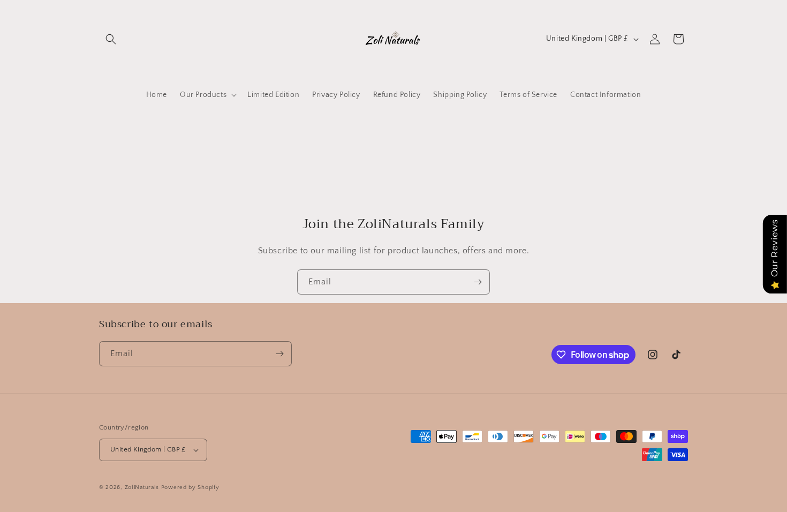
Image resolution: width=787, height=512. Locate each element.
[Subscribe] (477, 282)
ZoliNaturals (142, 487)
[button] (111, 39)
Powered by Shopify (190, 487)
